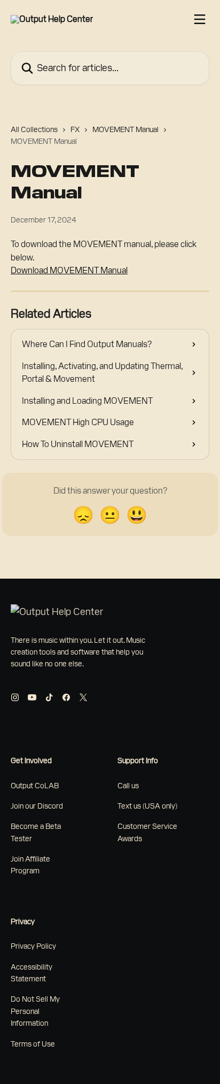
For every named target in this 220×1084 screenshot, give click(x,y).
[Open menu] (199, 19)
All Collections (34, 129)
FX (75, 129)
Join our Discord (37, 806)
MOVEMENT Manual (125, 129)
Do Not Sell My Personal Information (35, 1011)
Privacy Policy (33, 946)
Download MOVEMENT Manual (69, 270)
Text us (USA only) (147, 806)
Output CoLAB (35, 785)
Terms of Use (33, 1044)
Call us (128, 785)
